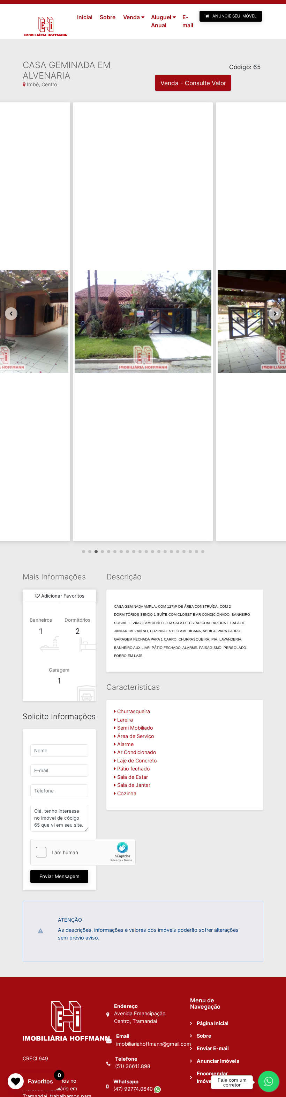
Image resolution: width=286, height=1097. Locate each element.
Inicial (84, 17)
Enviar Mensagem (59, 876)
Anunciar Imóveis (218, 1061)
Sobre (107, 17)
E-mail (187, 21)
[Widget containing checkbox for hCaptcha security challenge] (83, 852)
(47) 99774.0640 (133, 1089)
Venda (131, 17)
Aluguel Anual (161, 21)
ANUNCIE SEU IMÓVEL (234, 16)
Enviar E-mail (213, 1048)
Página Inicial (212, 1023)
